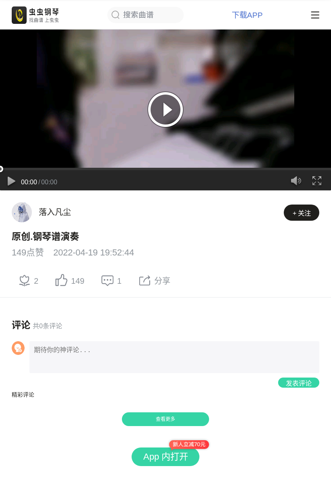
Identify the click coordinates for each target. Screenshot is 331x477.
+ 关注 (302, 213)
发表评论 (299, 383)
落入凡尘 (55, 212)
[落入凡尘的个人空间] (22, 212)
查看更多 (165, 419)
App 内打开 (165, 457)
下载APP (247, 15)
